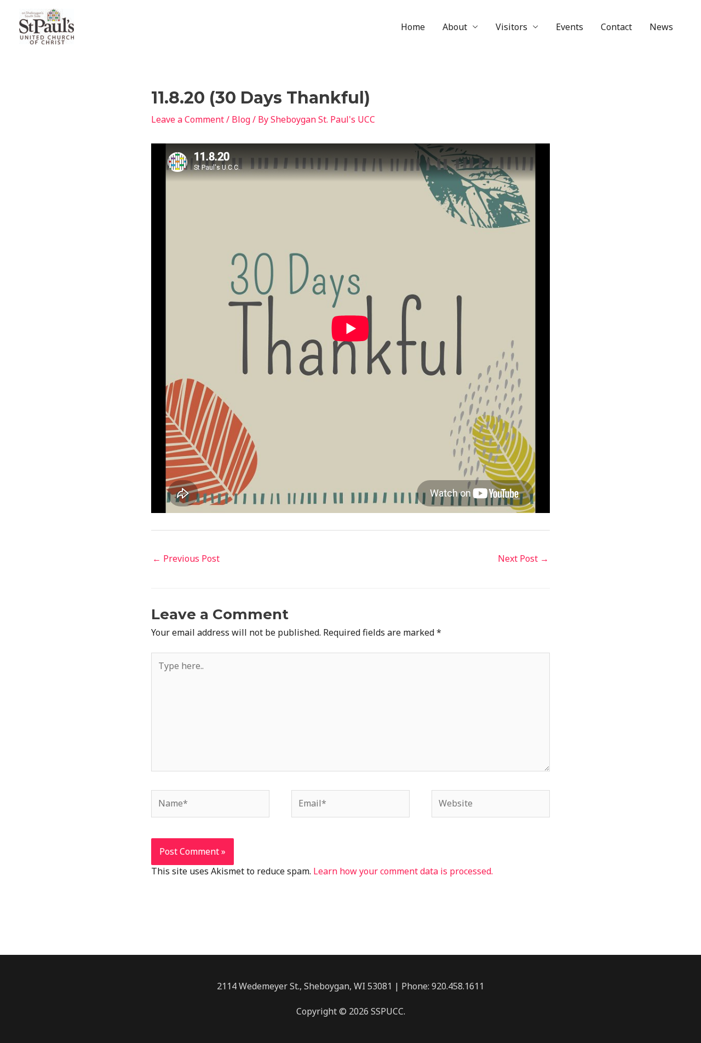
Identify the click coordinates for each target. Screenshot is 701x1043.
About (455, 27)
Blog (241, 119)
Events (569, 27)
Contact (616, 27)
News (661, 27)
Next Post (523, 558)
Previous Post (186, 558)
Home (413, 27)
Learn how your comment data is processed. (403, 871)
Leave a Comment (187, 119)
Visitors (511, 27)
